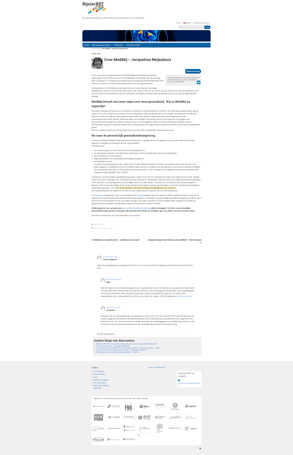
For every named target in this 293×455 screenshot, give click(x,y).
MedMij (139, 195)
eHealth (101, 224)
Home (178, 23)
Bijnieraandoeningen (101, 45)
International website (201, 23)
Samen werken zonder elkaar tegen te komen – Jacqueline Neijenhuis (121, 350)
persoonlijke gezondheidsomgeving (136, 208)
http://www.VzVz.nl (184, 296)
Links (95, 377)
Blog (98, 49)
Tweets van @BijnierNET (156, 367)
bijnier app (98, 228)
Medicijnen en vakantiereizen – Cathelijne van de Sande (116, 240)
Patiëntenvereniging (100, 380)
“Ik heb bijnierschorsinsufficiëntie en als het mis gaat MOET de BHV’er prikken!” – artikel (128, 348)
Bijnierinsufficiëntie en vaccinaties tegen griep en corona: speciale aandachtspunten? (127, 344)
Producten (118, 45)
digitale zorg (107, 228)
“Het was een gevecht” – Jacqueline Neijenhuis (113, 346)
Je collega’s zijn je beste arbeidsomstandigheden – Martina (117, 352)
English (188, 23)
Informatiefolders (99, 383)
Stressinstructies (99, 374)
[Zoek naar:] (191, 27)
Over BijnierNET (133, 45)
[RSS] (200, 448)
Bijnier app (98, 195)
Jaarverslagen (98, 371)
